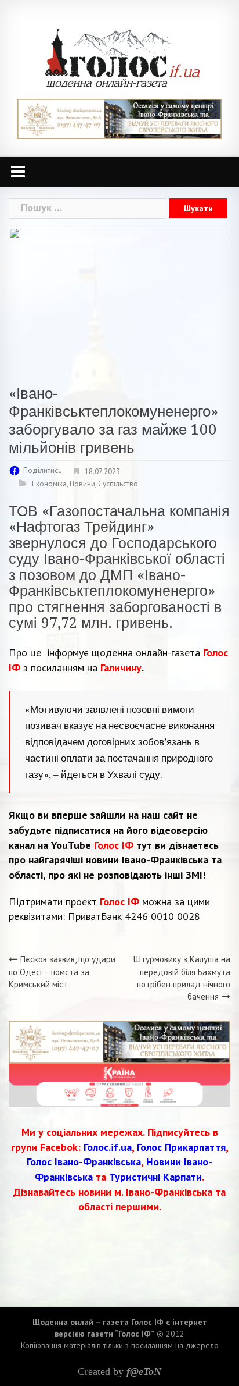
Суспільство (118, 484)
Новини (82, 484)
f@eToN (143, 1371)
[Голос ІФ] (122, 57)
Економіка (49, 484)
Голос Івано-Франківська (84, 1161)
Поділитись (42, 470)
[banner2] (119, 1084)
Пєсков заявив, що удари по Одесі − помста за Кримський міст (62, 972)
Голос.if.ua (108, 1147)
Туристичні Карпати (155, 1177)
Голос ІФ (113, 845)
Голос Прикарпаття (181, 1147)
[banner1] (119, 118)
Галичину (121, 667)
